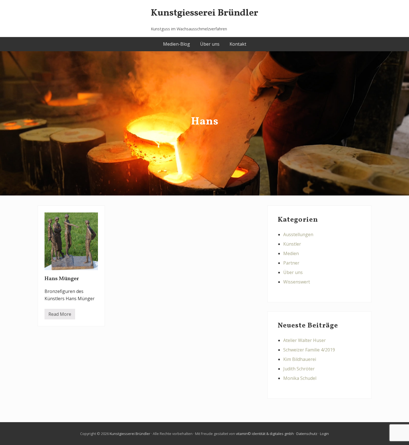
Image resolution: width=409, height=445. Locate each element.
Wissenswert (296, 282)
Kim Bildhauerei (299, 359)
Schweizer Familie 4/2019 (309, 350)
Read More (59, 315)
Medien (291, 253)
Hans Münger (62, 279)
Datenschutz (306, 433)
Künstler (292, 244)
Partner (291, 263)
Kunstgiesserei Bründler (204, 13)
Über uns (293, 272)
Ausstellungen (298, 234)
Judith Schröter (299, 369)
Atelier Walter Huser (304, 340)
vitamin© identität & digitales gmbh (265, 433)
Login (324, 433)
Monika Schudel (299, 378)
